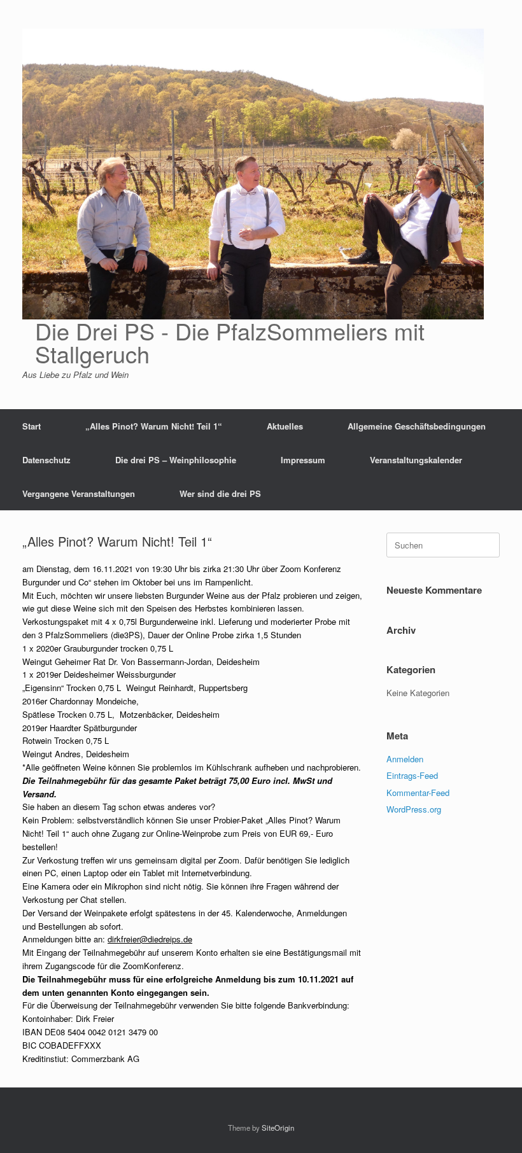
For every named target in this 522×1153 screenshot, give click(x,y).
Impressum (303, 460)
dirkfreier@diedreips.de (150, 939)
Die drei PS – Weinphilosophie (175, 460)
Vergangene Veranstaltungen (78, 493)
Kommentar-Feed (417, 792)
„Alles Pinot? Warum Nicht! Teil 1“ (153, 426)
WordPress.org (413, 809)
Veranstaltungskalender (416, 460)
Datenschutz (46, 460)
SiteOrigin (278, 1127)
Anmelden (404, 759)
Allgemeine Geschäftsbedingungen (417, 426)
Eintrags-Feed (412, 775)
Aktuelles (285, 426)
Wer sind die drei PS (220, 493)
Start (31, 426)
